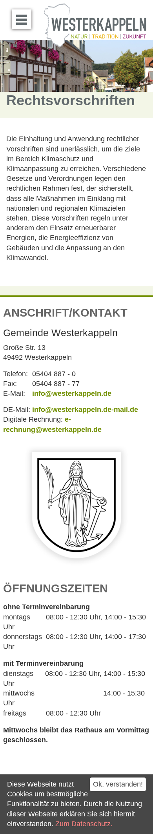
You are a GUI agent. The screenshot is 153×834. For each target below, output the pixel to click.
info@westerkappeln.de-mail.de (85, 409)
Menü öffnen (21, 19)
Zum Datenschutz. (84, 824)
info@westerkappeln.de (71, 393)
